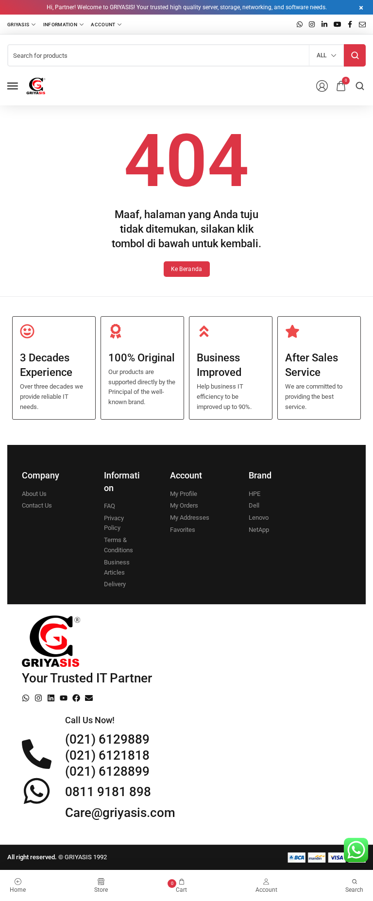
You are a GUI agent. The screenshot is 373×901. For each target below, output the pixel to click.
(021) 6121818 (107, 755)
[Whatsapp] (26, 698)
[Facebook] (76, 698)
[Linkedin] (51, 698)
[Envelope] (89, 698)
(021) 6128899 (107, 771)
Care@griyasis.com (120, 812)
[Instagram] (38, 698)
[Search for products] (355, 55)
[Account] (106, 24)
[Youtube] (64, 698)
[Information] (63, 24)
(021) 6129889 (107, 739)
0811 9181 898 (108, 791)
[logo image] (36, 86)
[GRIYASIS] (21, 24)
